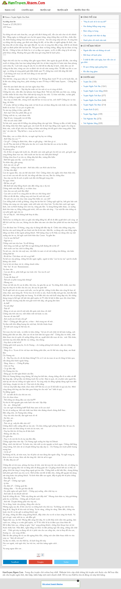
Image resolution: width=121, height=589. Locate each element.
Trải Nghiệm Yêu (90, 118)
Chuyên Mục (28, 10)
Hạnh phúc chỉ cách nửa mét (94, 40)
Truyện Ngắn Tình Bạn (92, 95)
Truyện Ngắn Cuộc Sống (93, 90)
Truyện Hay (45, 10)
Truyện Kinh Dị (89, 109)
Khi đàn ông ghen (90, 71)
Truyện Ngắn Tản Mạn (92, 104)
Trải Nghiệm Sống (90, 123)
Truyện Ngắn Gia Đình (20, 17)
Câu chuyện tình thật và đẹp (94, 35)
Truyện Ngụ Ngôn (90, 114)
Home (7, 17)
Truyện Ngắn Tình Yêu (92, 86)
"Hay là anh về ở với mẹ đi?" (94, 21)
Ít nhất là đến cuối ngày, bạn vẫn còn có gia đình (98, 60)
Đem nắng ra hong (90, 30)
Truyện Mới (62, 10)
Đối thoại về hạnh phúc (92, 54)
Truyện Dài (87, 81)
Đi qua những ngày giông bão (95, 66)
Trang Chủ (10, 10)
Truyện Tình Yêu (81, 10)
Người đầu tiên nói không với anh (96, 50)
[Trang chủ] (24, 5)
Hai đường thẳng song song (94, 26)
